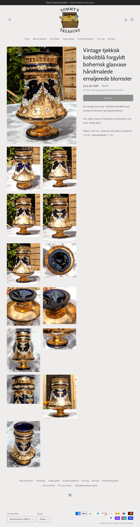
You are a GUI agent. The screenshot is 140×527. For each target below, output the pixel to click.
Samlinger (40, 481)
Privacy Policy (65, 485)
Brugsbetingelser (110, 481)
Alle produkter (26, 481)
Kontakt (95, 481)
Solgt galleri (54, 481)
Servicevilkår (49, 485)
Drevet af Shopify (126, 523)
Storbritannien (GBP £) (20, 519)
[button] (10, 20)
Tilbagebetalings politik (86, 485)
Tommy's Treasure (112, 523)
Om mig (85, 481)
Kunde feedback (71, 481)
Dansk (42, 519)
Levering (99, 90)
